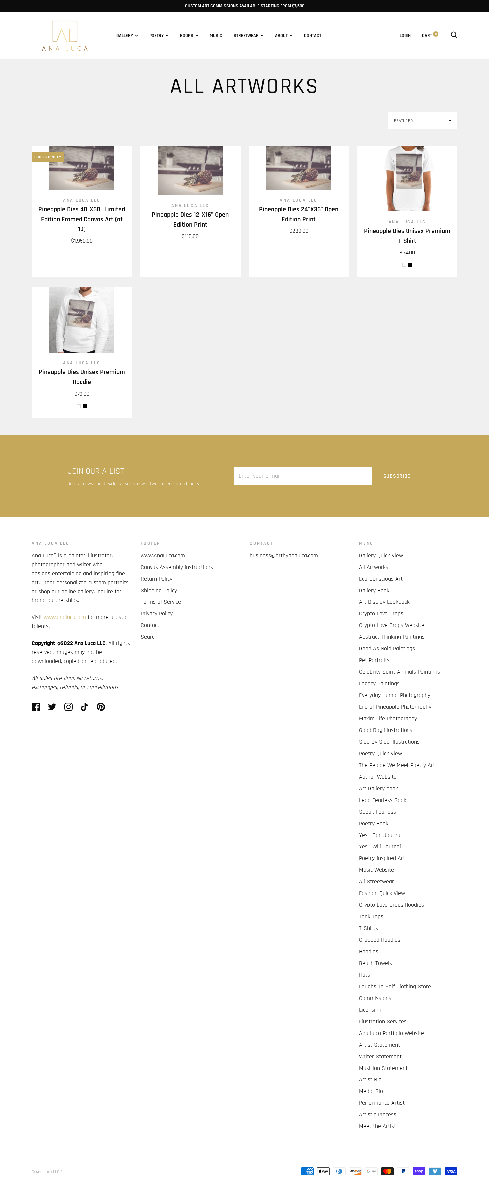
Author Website (378, 777)
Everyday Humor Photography (394, 695)
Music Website (376, 870)
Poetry (156, 36)
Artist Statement (379, 1045)
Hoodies (368, 951)
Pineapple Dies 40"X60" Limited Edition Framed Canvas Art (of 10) (81, 219)
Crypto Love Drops (381, 613)
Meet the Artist (377, 1126)
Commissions (375, 998)
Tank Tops (371, 916)
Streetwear (246, 36)
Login (405, 36)
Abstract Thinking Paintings (392, 637)
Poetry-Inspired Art (382, 858)
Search (149, 637)
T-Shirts (368, 928)
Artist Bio (370, 1079)
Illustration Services (383, 1021)
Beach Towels (375, 963)
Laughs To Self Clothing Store (395, 986)
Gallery (124, 36)
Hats (364, 975)
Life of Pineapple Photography (395, 707)
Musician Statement (383, 1068)
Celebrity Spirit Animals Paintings (399, 672)
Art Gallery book (378, 788)
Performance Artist (382, 1103)
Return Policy (156, 579)
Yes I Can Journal (380, 835)
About (281, 36)
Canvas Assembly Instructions (177, 567)
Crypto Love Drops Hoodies (391, 905)
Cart (429, 36)
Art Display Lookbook (384, 602)
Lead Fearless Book (382, 800)
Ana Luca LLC (82, 200)
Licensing (370, 1010)
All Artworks (373, 567)
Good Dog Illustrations (385, 730)
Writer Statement (380, 1056)
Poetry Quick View (380, 753)
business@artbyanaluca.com (284, 555)
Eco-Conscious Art (381, 579)
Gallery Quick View (381, 555)
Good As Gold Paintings (387, 648)
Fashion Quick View (382, 893)
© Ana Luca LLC (45, 1172)
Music (216, 36)
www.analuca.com (65, 617)
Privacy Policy (157, 613)
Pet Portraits (374, 660)
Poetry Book (373, 823)
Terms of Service (161, 602)
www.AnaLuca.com (163, 555)
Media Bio (371, 1091)
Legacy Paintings (379, 683)
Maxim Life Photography (388, 718)
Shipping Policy (159, 590)
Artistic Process (377, 1114)
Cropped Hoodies (379, 940)
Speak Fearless (377, 812)
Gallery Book (374, 590)
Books (186, 36)
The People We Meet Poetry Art (397, 765)
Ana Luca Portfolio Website (391, 1033)
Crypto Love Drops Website (391, 625)
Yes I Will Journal (380, 846)
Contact (312, 36)
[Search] (454, 36)
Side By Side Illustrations (389, 742)
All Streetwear (376, 881)
